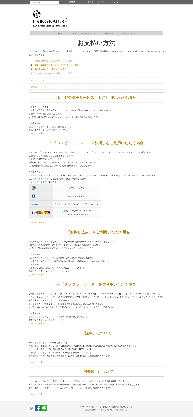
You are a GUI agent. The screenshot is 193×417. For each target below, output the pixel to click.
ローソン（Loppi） (77, 196)
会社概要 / (116, 406)
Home (61, 33)
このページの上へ (37, 133)
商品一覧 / (91, 406)
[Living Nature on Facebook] (38, 410)
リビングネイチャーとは (84, 33)
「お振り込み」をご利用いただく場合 (50, 69)
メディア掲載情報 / (104, 406)
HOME (72, 2)
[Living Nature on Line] (44, 410)
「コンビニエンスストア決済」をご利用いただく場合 (56, 64)
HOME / (83, 406)
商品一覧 (108, 33)
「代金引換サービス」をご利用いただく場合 (52, 60)
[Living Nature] (79, 19)
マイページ (113, 2)
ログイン (101, 2)
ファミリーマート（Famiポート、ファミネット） (77, 204)
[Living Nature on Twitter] (32, 410)
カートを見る (87, 2)
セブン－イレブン (77, 187)
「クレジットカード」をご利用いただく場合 (52, 73)
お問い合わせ (128, 33)
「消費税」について (37, 86)
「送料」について (37, 80)
